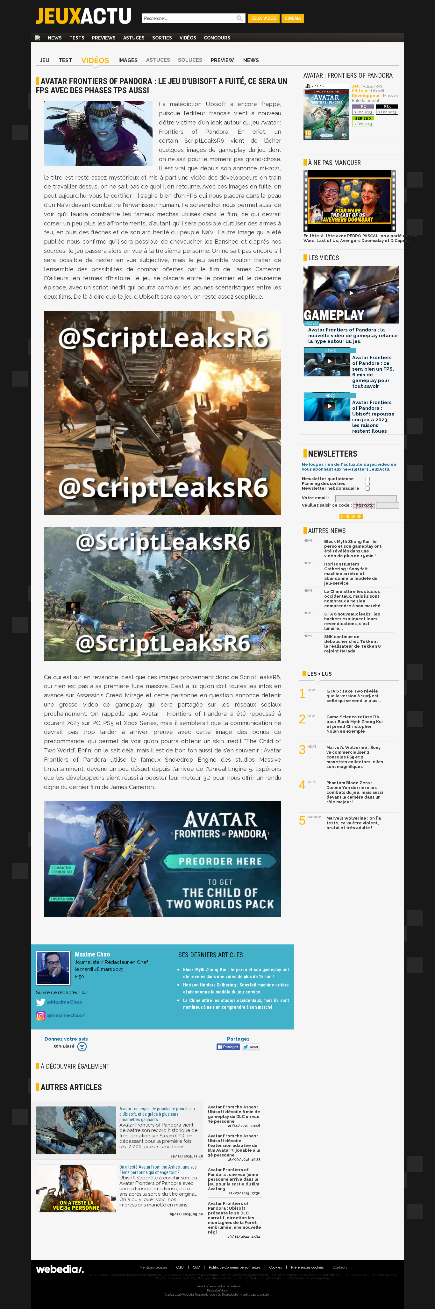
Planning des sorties (323, 483)
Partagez (238, 1039)
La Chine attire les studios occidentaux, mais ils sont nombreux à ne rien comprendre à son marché (352, 598)
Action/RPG (372, 86)
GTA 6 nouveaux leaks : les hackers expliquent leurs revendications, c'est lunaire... (352, 621)
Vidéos (188, 37)
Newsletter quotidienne (328, 478)
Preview (222, 60)
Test (65, 60)
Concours (217, 37)
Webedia (235, 1286)
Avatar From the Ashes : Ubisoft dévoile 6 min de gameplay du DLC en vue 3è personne (234, 1114)
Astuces (134, 37)
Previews (104, 37)
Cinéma (293, 18)
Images (128, 60)
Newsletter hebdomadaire (330, 488)
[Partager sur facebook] (227, 1047)
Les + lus (319, 674)
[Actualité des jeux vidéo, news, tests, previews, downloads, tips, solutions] (37, 37)
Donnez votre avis (66, 1039)
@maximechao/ (65, 1015)
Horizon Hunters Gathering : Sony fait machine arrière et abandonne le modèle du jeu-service (350, 574)
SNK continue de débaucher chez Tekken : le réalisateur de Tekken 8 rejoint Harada (352, 643)
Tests (76, 37)
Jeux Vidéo (263, 18)
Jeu (44, 60)
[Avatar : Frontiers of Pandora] (326, 139)
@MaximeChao (64, 1002)
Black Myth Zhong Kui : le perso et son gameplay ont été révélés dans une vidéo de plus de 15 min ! (353, 548)
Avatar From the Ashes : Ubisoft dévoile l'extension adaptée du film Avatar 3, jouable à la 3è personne (234, 1145)
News (55, 37)
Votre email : (315, 497)
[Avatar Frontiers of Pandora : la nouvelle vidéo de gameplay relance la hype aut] (351, 295)
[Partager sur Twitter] (250, 1047)
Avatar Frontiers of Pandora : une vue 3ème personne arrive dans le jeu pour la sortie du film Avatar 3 (233, 1179)
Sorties (162, 37)
